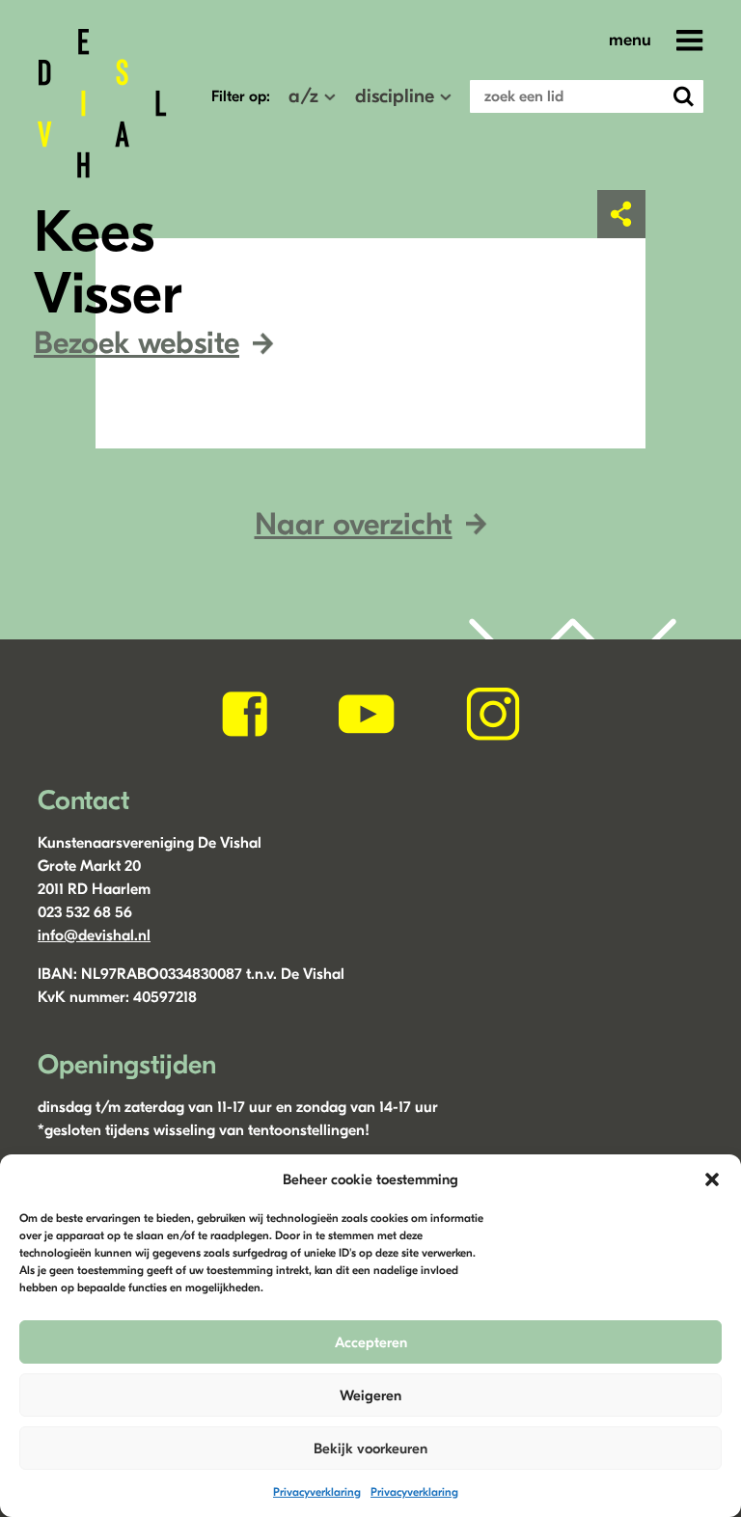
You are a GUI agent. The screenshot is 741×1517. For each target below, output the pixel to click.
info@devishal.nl (94, 935)
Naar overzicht (354, 524)
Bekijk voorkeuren (370, 1448)
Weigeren (370, 1395)
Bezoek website (136, 343)
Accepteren (371, 1342)
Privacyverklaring (317, 1492)
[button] (712, 1179)
